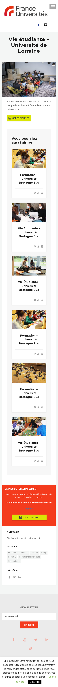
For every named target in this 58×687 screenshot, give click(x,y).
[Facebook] (9, 577)
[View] (34, 193)
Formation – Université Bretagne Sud (29, 178)
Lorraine (34, 552)
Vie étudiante (35, 538)
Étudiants (11, 538)
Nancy (43, 552)
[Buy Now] (38, 193)
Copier (29, 509)
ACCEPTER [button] (35, 682)
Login (38, 25)
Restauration (22, 538)
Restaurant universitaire (29, 557)
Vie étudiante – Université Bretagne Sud (29, 232)
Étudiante (12, 552)
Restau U (12, 557)
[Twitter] (14, 577)
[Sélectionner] (41, 193)
